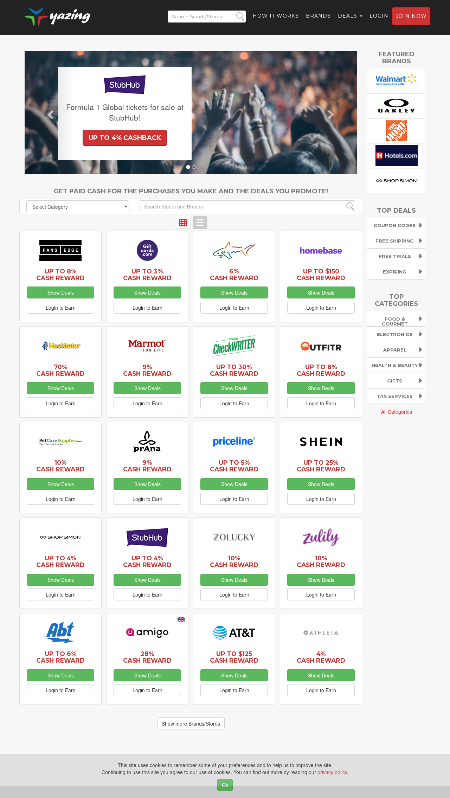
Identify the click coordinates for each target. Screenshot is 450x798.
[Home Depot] (396, 129)
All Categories (396, 411)
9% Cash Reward (147, 370)
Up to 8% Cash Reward (60, 275)
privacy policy (332, 772)
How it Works (276, 16)
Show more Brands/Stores (191, 723)
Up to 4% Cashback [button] (125, 138)
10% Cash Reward (60, 466)
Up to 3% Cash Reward (147, 275)
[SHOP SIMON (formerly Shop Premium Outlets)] (396, 179)
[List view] (200, 222)
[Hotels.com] (396, 154)
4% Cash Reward (321, 657)
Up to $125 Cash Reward (234, 657)
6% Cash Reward (234, 275)
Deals (348, 16)
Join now (411, 16)
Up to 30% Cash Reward (234, 370)
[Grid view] (183, 222)
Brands (318, 16)
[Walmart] (396, 79)
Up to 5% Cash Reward (234, 466)
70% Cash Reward (60, 370)
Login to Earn (61, 307)
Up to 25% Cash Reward (321, 466)
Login (378, 16)
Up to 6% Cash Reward (60, 657)
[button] (50, 112)
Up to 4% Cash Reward (60, 561)
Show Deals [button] (60, 292)
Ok (225, 785)
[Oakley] (396, 104)
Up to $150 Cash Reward (321, 275)
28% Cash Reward (147, 657)
